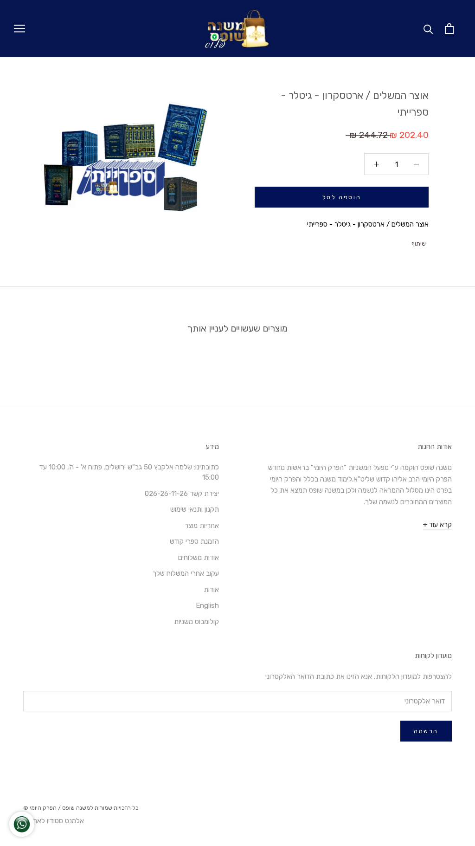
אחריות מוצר (202, 525)
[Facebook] (405, 241)
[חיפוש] (428, 28)
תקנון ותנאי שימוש (194, 509)
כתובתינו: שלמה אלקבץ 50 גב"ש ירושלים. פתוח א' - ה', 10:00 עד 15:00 (129, 472)
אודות (211, 590)
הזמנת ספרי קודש (194, 541)
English (207, 605)
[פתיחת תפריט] (19, 29)
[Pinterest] (381, 241)
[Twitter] (393, 241)
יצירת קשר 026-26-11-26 (182, 493)
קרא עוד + (437, 525)
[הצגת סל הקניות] (449, 28)
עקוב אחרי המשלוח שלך (186, 573)
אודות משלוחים (198, 557)
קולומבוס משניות (196, 622)
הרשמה (426, 731)
